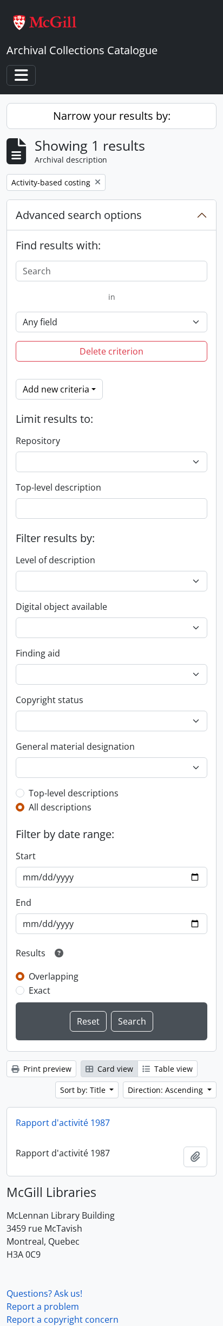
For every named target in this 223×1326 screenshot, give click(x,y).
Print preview (46, 1069)
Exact (39, 990)
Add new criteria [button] (56, 389)
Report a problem (42, 1306)
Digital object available (61, 607)
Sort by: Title (84, 1090)
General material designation (75, 746)
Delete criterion (111, 351)
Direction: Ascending (166, 1090)
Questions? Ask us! (44, 1293)
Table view (172, 1069)
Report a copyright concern (62, 1319)
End (23, 903)
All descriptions (60, 807)
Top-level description (58, 487)
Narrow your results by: (111, 115)
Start (26, 856)
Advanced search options (79, 215)
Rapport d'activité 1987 (63, 1123)
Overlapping (53, 976)
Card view (114, 1069)
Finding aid (38, 653)
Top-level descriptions (74, 793)
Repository (38, 441)
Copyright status (49, 700)
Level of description (55, 560)
